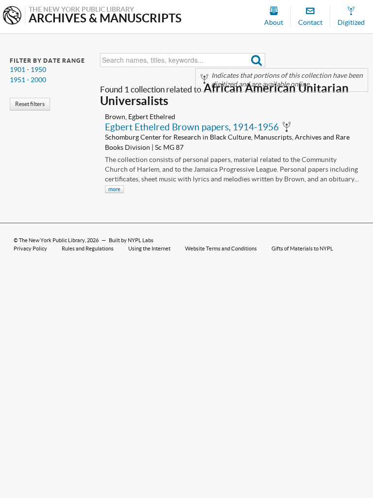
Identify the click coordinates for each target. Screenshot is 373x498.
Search (256, 60)
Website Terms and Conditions (221, 248)
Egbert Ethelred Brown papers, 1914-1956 (192, 127)
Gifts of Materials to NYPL (302, 248)
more (114, 189)
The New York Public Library (52, 240)
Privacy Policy (30, 248)
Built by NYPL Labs (131, 240)
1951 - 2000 (28, 80)
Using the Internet (149, 248)
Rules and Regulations (88, 248)
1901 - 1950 (28, 69)
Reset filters (30, 104)
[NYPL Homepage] (12, 16)
